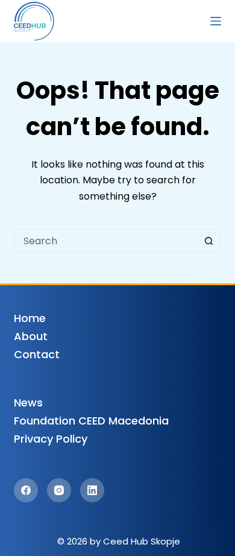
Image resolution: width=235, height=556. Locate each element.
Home (30, 318)
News (28, 402)
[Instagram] (59, 490)
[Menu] (215, 21)
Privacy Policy (50, 438)
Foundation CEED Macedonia (91, 420)
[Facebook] (26, 490)
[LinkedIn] (92, 490)
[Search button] (209, 241)
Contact (37, 354)
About (31, 336)
